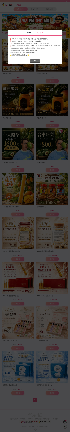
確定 (35, 61)
